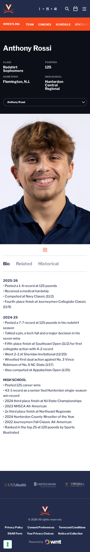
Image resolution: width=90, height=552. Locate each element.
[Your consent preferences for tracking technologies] (7, 544)
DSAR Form (15, 533)
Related (24, 263)
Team (30, 24)
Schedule (63, 24)
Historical (48, 263)
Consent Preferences (41, 527)
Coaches (44, 24)
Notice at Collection (70, 533)
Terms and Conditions (72, 527)
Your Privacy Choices (40, 533)
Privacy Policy (14, 527)
